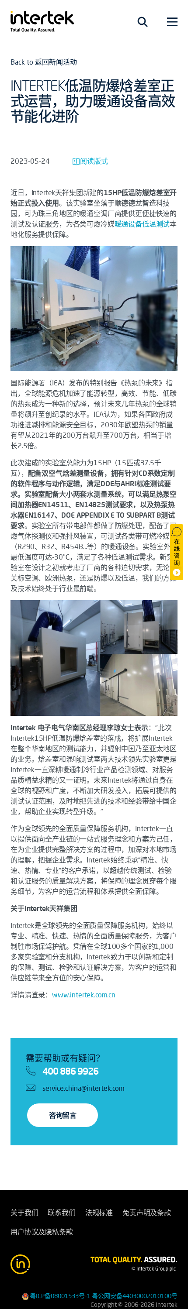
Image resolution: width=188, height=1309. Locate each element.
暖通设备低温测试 (142, 224)
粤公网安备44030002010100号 (135, 1296)
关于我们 (24, 1212)
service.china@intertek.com (83, 1088)
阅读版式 (94, 161)
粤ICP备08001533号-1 (60, 1296)
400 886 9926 (70, 1071)
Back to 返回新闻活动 (43, 62)
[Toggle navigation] (142, 22)
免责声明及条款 (146, 1212)
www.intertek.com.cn (83, 994)
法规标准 (99, 1212)
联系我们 (61, 1212)
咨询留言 (62, 1115)
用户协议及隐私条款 (41, 1231)
